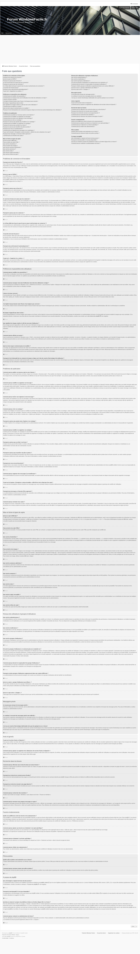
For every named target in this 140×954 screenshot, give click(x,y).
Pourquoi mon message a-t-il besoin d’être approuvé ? (17, 133)
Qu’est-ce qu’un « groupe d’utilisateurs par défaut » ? (85, 87)
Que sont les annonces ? (9, 149)
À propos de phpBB (32, 884)
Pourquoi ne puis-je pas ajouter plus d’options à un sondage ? (19, 121)
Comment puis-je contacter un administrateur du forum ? (85, 143)
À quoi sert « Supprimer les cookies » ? (13, 91)
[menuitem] (5, 938)
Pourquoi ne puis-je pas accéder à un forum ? (15, 125)
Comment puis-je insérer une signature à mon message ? (18, 118)
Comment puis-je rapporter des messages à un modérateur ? (19, 130)
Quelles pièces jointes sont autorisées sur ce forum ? (85, 131)
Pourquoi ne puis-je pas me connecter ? (13, 84)
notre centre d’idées (94, 893)
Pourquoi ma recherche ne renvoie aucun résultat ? (84, 111)
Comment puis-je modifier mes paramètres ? (14, 96)
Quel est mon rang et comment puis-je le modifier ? (16, 108)
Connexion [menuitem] (135, 3)
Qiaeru (17, 934)
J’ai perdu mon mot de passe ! (11, 87)
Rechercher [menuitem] (9, 33)
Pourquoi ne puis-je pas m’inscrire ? (12, 80)
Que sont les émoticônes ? (10, 144)
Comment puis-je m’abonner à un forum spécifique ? (84, 124)
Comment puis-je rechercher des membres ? (82, 114)
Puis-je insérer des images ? (10, 145)
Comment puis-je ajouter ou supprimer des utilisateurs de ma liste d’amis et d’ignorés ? (93, 104)
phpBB (10, 933)
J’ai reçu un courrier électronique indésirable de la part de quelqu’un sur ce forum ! (92, 98)
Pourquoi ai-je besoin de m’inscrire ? (12, 77)
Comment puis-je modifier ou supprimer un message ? (17, 116)
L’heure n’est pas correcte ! (10, 99)
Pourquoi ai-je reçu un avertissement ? (13, 128)
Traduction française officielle (8, 934)
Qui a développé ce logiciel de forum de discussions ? (85, 138)
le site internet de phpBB (93, 316)
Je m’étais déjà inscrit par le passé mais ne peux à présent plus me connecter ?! (23, 86)
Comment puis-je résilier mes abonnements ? (83, 126)
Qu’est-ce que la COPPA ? (10, 79)
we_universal (7, 936)
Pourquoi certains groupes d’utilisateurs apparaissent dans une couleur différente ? (92, 86)
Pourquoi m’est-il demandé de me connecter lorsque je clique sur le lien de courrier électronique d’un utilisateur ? (32, 110)
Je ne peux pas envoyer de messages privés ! (83, 94)
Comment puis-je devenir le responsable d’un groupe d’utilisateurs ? (89, 84)
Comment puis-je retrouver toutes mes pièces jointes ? (85, 133)
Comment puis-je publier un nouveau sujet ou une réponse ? (18, 115)
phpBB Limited (44, 882)
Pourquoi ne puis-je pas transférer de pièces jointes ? (17, 127)
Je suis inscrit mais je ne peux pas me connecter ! (16, 82)
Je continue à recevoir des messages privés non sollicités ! (86, 96)
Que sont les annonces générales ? (12, 147)
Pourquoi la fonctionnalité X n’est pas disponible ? (84, 140)
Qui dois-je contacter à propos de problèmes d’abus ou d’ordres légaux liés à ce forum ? (94, 141)
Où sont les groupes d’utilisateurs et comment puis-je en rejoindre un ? (89, 82)
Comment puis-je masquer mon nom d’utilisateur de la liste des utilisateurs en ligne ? (25, 98)
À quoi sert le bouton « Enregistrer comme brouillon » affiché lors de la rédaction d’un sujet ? (27, 132)
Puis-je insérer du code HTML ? (11, 142)
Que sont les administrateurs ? (79, 77)
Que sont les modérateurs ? (78, 79)
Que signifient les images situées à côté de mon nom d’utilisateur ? (20, 104)
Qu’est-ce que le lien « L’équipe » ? (80, 89)
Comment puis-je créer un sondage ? (12, 120)
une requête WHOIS (19, 905)
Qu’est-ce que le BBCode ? (10, 140)
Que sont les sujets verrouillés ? (11, 152)
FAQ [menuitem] (2, 33)
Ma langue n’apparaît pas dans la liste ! (13, 103)
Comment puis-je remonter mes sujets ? (13, 135)
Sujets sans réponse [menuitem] (124, 7)
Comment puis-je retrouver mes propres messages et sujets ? (87, 116)
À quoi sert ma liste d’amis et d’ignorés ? (81, 102)
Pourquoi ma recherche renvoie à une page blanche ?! (85, 113)
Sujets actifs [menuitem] (135, 7)
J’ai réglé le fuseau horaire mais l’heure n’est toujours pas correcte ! (20, 101)
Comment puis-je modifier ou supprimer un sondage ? (17, 123)
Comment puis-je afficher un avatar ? (12, 106)
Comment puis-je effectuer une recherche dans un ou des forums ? (88, 109)
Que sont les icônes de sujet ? (11, 154)
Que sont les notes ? (8, 150)
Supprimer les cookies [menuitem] (114, 933)
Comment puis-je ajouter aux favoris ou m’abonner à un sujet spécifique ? (90, 123)
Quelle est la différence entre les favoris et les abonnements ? (87, 121)
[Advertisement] (70, 49)
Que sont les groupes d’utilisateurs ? (80, 80)
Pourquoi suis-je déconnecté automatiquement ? (15, 89)
